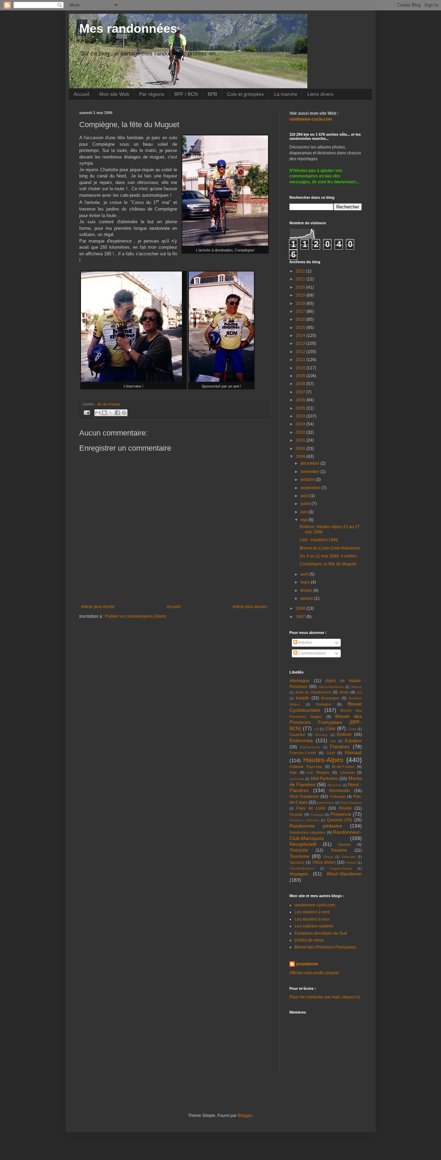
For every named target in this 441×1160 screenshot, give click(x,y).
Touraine (339, 850)
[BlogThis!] (104, 412)
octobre (308, 479)
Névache (335, 785)
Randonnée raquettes (307, 832)
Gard (330, 753)
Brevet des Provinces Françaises (325, 947)
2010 (301, 368)
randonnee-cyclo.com (315, 905)
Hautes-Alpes (323, 759)
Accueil (81, 94)
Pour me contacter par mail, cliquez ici (324, 997)
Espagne (353, 740)
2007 (301, 392)
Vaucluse (297, 862)
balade (302, 698)
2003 (301, 424)
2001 (301, 440)
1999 (301, 456)
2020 (301, 287)
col (316, 729)
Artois (344, 692)
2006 (301, 400)
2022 (301, 271)
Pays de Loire (311, 808)
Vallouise (348, 857)
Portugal (317, 815)
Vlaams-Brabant (302, 868)
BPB (212, 94)
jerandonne (307, 964)
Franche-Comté (302, 753)
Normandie (339, 790)
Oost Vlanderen (304, 796)
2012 (301, 351)
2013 (301, 343)
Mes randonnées (128, 28)
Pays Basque (351, 802)
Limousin (347, 772)
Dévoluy (321, 735)
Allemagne (299, 680)
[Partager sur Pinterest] (124, 412)
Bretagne (323, 704)
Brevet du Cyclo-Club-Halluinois (330, 548)
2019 (301, 295)
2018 (301, 303)
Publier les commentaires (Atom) (135, 616)
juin (304, 512)
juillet (305, 503)
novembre (310, 471)
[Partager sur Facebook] (117, 412)
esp (333, 741)
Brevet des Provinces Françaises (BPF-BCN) (325, 722)
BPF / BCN (186, 94)
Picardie (296, 814)
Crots (352, 729)
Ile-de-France (109, 404)
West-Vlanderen (344, 873)
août (305, 495)
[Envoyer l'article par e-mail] (86, 412)
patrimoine (325, 802)
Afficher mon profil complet (314, 973)
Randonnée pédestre (315, 826)
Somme (344, 844)
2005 (301, 408)
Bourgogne (330, 698)
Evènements (310, 747)
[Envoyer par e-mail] (97, 412)
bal (359, 692)
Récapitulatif (302, 844)
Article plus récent (97, 606)
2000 (301, 448)
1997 (301, 616)
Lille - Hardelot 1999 (319, 539)
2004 (301, 416)
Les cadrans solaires (314, 926)
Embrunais (301, 740)
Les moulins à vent (312, 912)
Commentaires (311, 653)
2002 (301, 432)
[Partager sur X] (110, 412)
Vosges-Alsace (340, 868)
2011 (301, 359)
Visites (351, 862)
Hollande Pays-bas (305, 766)
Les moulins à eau (312, 919)
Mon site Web (114, 94)
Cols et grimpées (245, 94)
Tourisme (299, 856)
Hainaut (353, 752)
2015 (301, 327)
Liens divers (320, 94)
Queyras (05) (339, 820)
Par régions (151, 94)
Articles (304, 642)
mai (304, 519)
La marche (285, 94)
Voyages (298, 873)
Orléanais (337, 796)
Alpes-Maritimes (331, 687)
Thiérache (298, 850)
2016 (301, 319)
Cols (330, 728)
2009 (301, 375)
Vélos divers (324, 862)
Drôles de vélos (309, 940)
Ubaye (328, 857)
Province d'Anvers (304, 820)
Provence (340, 814)
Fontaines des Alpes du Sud (321, 933)
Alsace (356, 687)
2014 (301, 335)
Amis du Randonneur (313, 692)
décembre (310, 463)
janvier (307, 598)
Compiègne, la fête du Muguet (328, 564)
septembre (310, 487)
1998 (301, 608)
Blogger (245, 1115)
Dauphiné (297, 734)
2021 (301, 279)
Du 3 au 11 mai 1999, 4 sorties (328, 556)
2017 (301, 311)
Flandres (339, 746)
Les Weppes (318, 772)
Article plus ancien (250, 606)
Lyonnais (296, 779)
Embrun (344, 734)
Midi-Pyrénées (324, 778)
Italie (293, 772)
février (306, 590)
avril (304, 574)
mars (305, 582)
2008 (301, 383)
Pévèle (345, 808)
